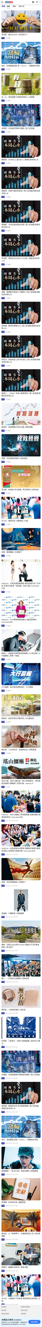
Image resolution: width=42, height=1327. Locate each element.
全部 (8, 6)
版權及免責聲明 (25, 1307)
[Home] (9, 2)
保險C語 (21, 6)
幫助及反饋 (24, 1310)
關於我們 (4, 1310)
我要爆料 (23, 1313)
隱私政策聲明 (5, 1313)
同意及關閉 (34, 1322)
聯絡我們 (4, 1307)
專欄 (14, 6)
